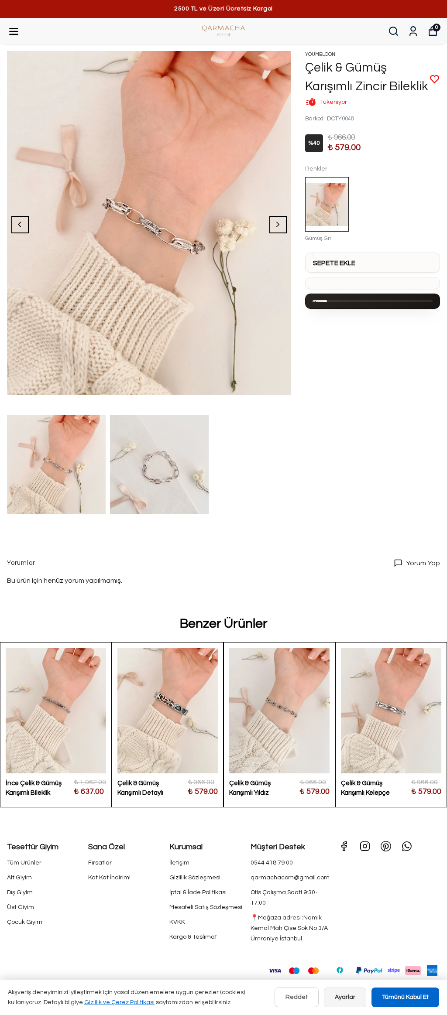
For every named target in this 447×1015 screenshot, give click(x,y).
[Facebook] (344, 846)
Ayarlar (345, 997)
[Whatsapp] (407, 846)
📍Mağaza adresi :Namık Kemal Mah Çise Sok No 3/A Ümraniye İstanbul (289, 928)
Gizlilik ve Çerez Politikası (119, 1002)
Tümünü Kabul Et (405, 997)
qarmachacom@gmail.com (290, 878)
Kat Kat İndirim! (109, 878)
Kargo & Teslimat (193, 937)
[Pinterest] (386, 846)
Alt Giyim (19, 878)
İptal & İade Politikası (198, 892)
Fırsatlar (100, 863)
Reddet (296, 997)
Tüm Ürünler (24, 863)
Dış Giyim (20, 892)
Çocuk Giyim (24, 922)
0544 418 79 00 (272, 863)
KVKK (177, 922)
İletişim (179, 863)
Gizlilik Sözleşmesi (194, 878)
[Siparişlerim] (413, 31)
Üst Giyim (20, 907)
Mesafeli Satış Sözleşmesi (205, 907)
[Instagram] (365, 846)
